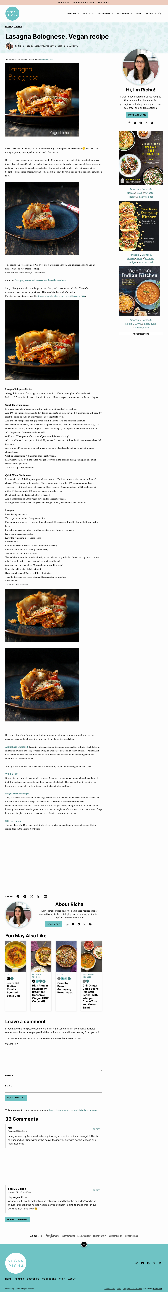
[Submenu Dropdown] (79, 13)
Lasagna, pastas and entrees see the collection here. (41, 280)
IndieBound (150, 323)
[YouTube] (73, 924)
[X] (84, 924)
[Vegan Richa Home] (12, 13)
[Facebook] (79, 924)
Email (9, 1086)
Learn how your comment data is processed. (74, 1110)
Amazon (134, 189)
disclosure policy (46, 59)
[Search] (160, 14)
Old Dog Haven (13, 821)
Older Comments (17, 1219)
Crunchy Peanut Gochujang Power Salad (65, 988)
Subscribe (33, 1279)
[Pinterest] (90, 924)
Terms (119, 1289)
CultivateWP (157, 1289)
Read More (54, 924)
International (146, 196)
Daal (9, 974)
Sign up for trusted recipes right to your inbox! (84, 2)
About (149, 13)
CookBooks (104, 13)
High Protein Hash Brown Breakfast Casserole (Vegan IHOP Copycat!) (40, 993)
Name (9, 1076)
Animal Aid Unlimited (16, 746)
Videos (87, 13)
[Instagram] (67, 924)
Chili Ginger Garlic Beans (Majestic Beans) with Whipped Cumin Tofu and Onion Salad (91, 996)
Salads (61, 974)
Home (8, 26)
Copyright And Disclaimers (132, 1289)
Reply (96, 1129)
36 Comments (71, 46)
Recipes (72, 13)
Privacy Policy (109, 1289)
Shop (138, 13)
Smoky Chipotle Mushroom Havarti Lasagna (61, 295)
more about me (137, 115)
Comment (11, 1044)
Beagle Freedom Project (17, 793)
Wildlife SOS (11, 774)
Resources (123, 13)
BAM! (139, 193)
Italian (18, 26)
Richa (21, 46)
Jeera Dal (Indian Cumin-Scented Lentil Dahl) (14, 989)
